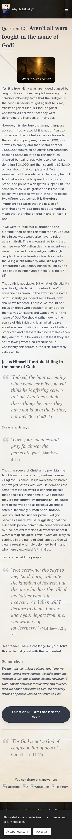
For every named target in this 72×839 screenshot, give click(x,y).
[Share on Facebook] (11, 786)
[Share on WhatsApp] (40, 786)
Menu (66, 9)
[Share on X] (25, 786)
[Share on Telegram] (60, 786)
